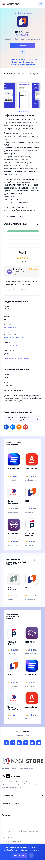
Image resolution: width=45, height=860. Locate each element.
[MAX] (19, 742)
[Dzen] (38, 742)
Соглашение (7, 837)
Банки (31, 13)
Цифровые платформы (28, 831)
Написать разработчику (13, 338)
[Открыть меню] (40, 4)
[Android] (6, 742)
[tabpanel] (22, 187)
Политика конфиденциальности (17, 359)
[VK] (32, 742)
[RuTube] (25, 742)
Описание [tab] (8, 74)
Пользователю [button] (8, 795)
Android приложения (20, 13)
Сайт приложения (11, 345)
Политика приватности (11, 841)
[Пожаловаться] (22, 51)
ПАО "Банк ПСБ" (22, 35)
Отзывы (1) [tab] (19, 74)
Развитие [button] (6, 815)
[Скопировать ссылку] (37, 419)
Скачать (22, 45)
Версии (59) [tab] (30, 74)
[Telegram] (12, 742)
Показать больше (16, 216)
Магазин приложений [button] (11, 804)
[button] (17, 111)
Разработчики (8, 834)
